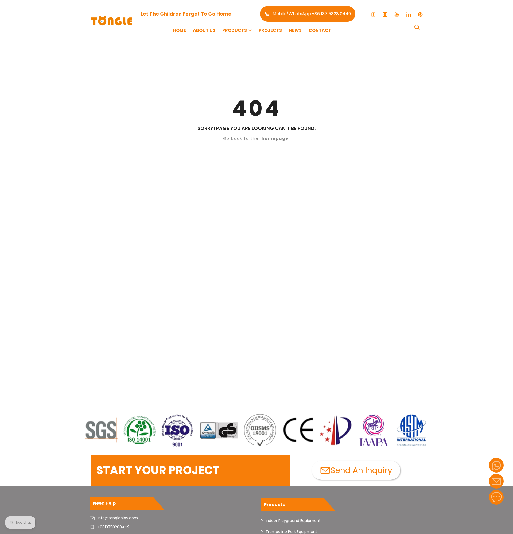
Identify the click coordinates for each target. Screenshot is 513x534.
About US (204, 30)
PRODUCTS (234, 30)
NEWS (295, 30)
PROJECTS (270, 30)
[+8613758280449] (496, 465)
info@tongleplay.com (118, 518)
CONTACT (320, 30)
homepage (275, 138)
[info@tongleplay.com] (496, 481)
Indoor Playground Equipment (293, 520)
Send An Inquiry (361, 470)
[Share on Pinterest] (420, 14)
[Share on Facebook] (373, 14)
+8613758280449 (114, 527)
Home (179, 30)
